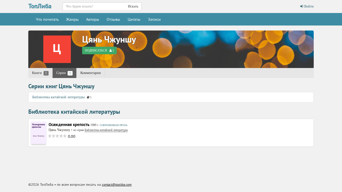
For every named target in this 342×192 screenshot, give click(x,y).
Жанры (72, 19)
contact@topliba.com (117, 184)
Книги (39, 73)
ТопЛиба (39, 6)
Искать (133, 6)
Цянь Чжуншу (109, 39)
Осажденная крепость (69, 124)
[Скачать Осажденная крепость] (38, 132)
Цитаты (134, 19)
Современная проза (113, 125)
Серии (63, 73)
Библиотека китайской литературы (58, 97)
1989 (93, 125)
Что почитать (47, 19)
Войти (308, 6)
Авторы (92, 19)
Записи (154, 19)
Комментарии (90, 73)
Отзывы (113, 19)
